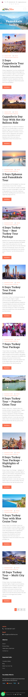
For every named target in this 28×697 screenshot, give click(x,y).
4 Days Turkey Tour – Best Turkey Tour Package (11, 232)
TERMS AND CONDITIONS (8, 648)
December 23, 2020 (8, 282)
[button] (3, 694)
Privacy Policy (5, 646)
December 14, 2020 (8, 452)
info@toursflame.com (22, 2)
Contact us (5, 651)
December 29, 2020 (8, 169)
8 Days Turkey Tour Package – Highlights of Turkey (12, 461)
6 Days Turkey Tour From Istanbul (11, 290)
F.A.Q (3, 668)
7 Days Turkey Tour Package (11, 345)
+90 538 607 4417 (11, 2)
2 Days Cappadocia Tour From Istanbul (13, 63)
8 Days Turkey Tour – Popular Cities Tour (11, 401)
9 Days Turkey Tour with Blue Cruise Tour (11, 518)
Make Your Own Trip (7, 666)
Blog (3, 663)
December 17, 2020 (8, 394)
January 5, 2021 (7, 55)
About (4, 643)
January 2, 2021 (7, 112)
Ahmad (16, 55)
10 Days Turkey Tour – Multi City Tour (13, 575)
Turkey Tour (15, 57)
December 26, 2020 (8, 223)
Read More (7, 87)
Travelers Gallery (6, 661)
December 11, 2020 (8, 510)
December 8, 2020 (8, 567)
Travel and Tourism (8, 57)
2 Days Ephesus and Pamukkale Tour (12, 177)
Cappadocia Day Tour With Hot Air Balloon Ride (13, 119)
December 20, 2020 (8, 339)
